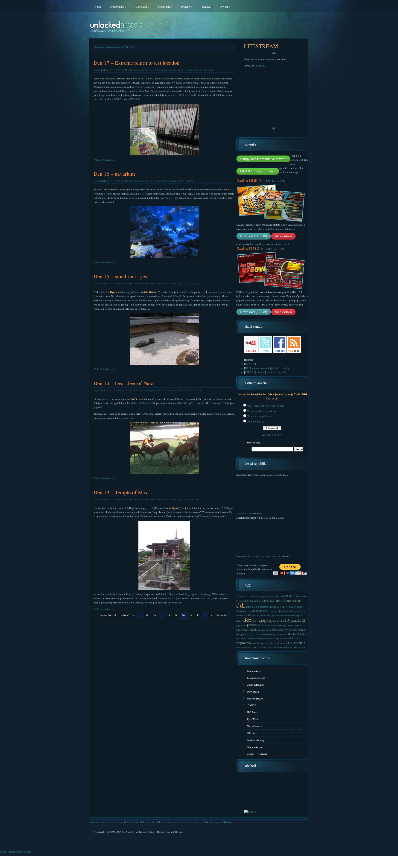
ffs (290, 611)
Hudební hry (118, 6)
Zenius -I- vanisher (257, 753)
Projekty (187, 6)
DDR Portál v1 (131, 822)
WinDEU (292, 647)
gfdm (249, 615)
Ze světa (128, 69)
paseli (301, 629)
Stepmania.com (255, 746)
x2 (299, 647)
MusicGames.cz (255, 726)
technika (256, 643)
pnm (243, 634)
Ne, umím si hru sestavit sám (262, 411)
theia (267, 643)
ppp (248, 634)
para (295, 629)
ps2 (257, 634)
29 (176, 615)
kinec (259, 625)
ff (288, 611)
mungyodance (243, 629)
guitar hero (265, 615)
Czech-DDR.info (256, 684)
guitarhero (277, 615)
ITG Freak (252, 712)
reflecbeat (292, 634)
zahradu (222, 292)
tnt (271, 643)
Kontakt (206, 6)
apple (263, 596)
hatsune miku (288, 615)
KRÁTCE (250, 364)
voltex (270, 647)
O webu (225, 6)
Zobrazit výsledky (272, 434)
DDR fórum (208, 822)
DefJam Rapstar (268, 606)
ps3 (262, 634)
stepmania (243, 642)
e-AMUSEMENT (257, 611)
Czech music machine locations (264, 556)
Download (142, 6)
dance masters (293, 600)
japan (266, 620)
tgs (262, 643)
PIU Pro (251, 733)
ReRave (304, 634)
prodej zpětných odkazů (20, 851)
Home (97, 6)
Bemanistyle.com (256, 677)
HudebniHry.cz (255, 698)
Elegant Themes (174, 831)
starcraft (298, 638)
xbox (303, 647)
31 (190, 615)
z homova (271, 372)
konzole (265, 368)
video (254, 647)
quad (270, 634)
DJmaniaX (291, 606)
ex (277, 611)
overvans (287, 629)
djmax (300, 606)
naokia (261, 629)
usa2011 (299, 642)
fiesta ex (302, 611)
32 (198, 615)
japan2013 (241, 625)
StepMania (165, 6)
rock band (241, 638)
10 (147, 615)
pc (305, 629)
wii (285, 647)
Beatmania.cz (254, 671)
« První (125, 615)
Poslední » (222, 615)
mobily (286, 368)
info (254, 620)
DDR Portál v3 (163, 822)
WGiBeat (278, 647)
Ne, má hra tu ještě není (259, 416)
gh (258, 615)
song (260, 638)
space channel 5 (284, 638)
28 (168, 615)
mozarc (302, 625)
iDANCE (251, 705)
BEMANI (290, 596)
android (255, 596)
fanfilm (282, 611)
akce (247, 596)
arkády (255, 368)
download (241, 611)
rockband (252, 638)
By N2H (150, 831)
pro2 (253, 634)
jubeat (251, 624)
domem (108, 193)
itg (258, 620)
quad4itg (278, 634)
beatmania (279, 596)
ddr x (256, 606)
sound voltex (269, 638)
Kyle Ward (288, 625)
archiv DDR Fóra (224, 822)
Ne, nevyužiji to (255, 421)
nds (281, 629)
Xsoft (102, 69)
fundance (240, 615)
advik (242, 596)
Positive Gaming (255, 740)
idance (239, 620)
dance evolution (272, 600)
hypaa (299, 615)
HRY (247, 368)
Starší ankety (253, 442)
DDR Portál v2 (147, 822)
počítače (275, 368)
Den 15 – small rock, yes (120, 276)
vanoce (247, 647)
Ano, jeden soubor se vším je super (265, 405)
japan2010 (280, 620)
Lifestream (259, 65)
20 (154, 615)
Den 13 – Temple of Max (121, 492)
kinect (265, 625)
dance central (254, 601)
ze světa (283, 372)
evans (272, 611)
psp (266, 634)
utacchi (239, 647)
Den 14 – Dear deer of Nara (123, 383)
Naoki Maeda (272, 629)
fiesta (295, 611)
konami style (275, 625)
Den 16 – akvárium (114, 173)
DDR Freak (253, 691)
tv (275, 643)
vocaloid (262, 647)
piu (238, 634)
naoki (254, 629)
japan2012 (297, 620)
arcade (269, 596)
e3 (267, 611)
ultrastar (280, 643)
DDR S (250, 606)
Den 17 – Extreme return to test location (137, 62)
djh (283, 606)
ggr (254, 615)
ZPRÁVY (250, 372)
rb (284, 634)
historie (261, 372)
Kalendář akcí (242, 513)
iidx (247, 619)
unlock (289, 643)
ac (237, 596)
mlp (296, 625)
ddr (241, 604)
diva (279, 606)
